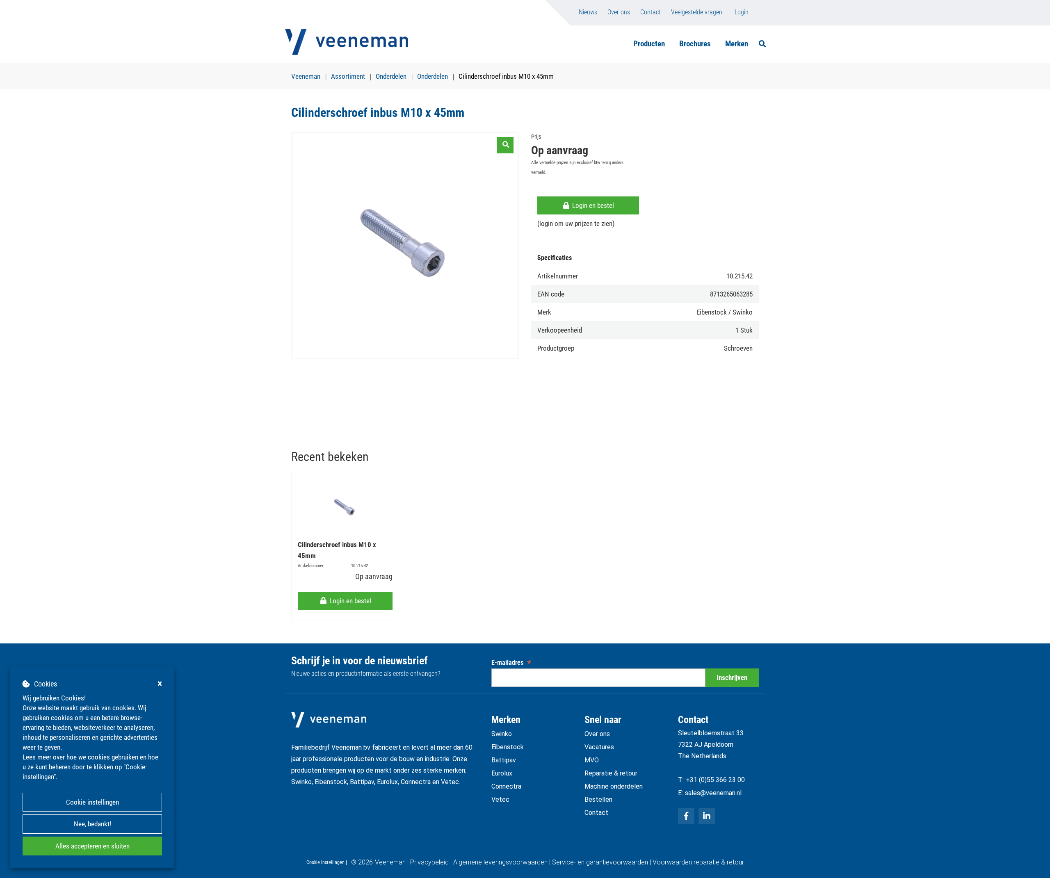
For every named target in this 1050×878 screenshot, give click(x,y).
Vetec (500, 799)
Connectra (506, 786)
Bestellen (598, 799)
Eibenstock (507, 747)
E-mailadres (511, 662)
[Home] (346, 42)
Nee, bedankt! (92, 824)
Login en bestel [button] (592, 205)
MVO (591, 760)
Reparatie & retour (610, 773)
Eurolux (501, 773)
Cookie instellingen (92, 802)
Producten (649, 43)
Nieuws (588, 12)
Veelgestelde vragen (696, 12)
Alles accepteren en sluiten (92, 846)
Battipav (503, 760)
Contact (650, 12)
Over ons (618, 12)
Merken (736, 43)
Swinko (501, 734)
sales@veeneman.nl (713, 793)
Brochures (695, 43)
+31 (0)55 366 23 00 (715, 780)
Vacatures (599, 747)
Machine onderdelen (613, 786)
